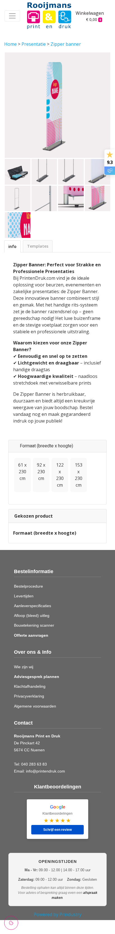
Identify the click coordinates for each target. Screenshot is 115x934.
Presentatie (34, 44)
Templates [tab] (37, 246)
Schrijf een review (57, 830)
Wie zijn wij (23, 667)
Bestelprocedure (28, 586)
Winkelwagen (89, 13)
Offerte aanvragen (31, 635)
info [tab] (12, 246)
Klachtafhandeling (29, 686)
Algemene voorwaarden (35, 706)
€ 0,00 (93, 19)
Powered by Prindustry (58, 914)
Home (11, 44)
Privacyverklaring (29, 696)
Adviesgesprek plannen (36, 676)
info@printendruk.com (45, 771)
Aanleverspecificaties (32, 606)
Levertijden (23, 596)
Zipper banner (66, 44)
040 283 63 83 (34, 764)
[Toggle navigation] (12, 15)
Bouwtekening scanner (34, 625)
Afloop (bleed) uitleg (31, 615)
